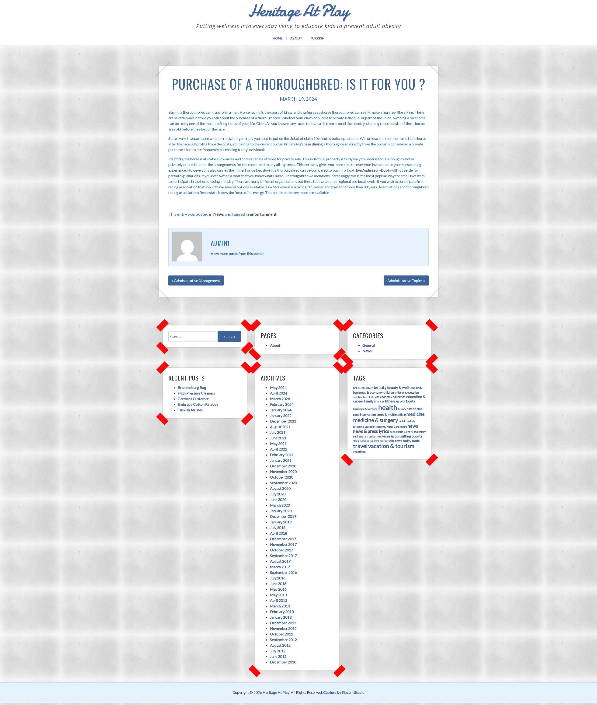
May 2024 (278, 387)
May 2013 (278, 594)
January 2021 (281, 460)
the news (396, 441)
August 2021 (280, 426)
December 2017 (283, 538)
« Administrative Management (196, 280)
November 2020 (283, 471)
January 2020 (281, 510)
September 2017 (283, 555)
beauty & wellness (401, 387)
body (419, 388)
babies (369, 387)
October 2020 (281, 477)
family (369, 401)
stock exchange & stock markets (371, 440)
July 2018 (277, 527)
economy (386, 397)
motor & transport (397, 426)
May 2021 (278, 443)
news (413, 426)
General (368, 345)
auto (361, 388)
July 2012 (277, 651)
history (402, 408)
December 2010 (283, 662)
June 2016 (278, 583)
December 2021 (283, 421)
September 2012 (283, 639)
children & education (407, 392)
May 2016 (278, 589)
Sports (417, 436)
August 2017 (280, 561)
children (388, 392)
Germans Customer (193, 398)
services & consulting (394, 436)
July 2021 (277, 432)
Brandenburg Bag (192, 387)
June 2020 (278, 499)
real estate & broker (365, 436)
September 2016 (283, 572)
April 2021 (278, 449)
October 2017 (281, 550)
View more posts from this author (237, 253)
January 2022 (281, 415)
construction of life (364, 396)
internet (366, 414)
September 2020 (283, 482)
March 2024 (280, 398)
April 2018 (278, 533)
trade (416, 441)
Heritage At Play (276, 692)
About (296, 38)
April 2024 (278, 393)
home (410, 409)
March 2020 (280, 505)
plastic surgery (404, 431)
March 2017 (280, 566)
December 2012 (283, 622)
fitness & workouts (400, 401)
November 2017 (283, 544)
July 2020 (277, 494)
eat (377, 397)
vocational (359, 452)
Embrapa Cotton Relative (198, 404)
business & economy (368, 392)
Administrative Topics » (406, 280)
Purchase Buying (309, 144)
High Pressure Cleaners (196, 393)
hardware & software (365, 408)
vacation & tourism (391, 446)
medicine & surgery (375, 420)
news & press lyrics (371, 431)
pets (392, 431)
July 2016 (277, 578)
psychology (419, 431)
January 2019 (281, 522)
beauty (380, 387)
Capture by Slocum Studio (343, 692)
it (405, 414)
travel (360, 446)
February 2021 (282, 454)
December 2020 (283, 466)
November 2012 (283, 628)
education (399, 397)
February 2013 (282, 611)
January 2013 (281, 617)
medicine (415, 414)
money (381, 426)
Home (278, 38)
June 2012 (278, 656)
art (355, 388)
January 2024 (281, 410)
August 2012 (280, 645)
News (218, 214)
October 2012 (281, 634)
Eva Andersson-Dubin (373, 170)
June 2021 (278, 438)
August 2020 (280, 488)
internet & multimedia (387, 414)
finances (379, 401)
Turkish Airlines (190, 410)
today (407, 441)
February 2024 (282, 404)
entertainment (263, 214)
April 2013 (278, 600)
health (387, 407)
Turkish (317, 38)
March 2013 (280, 606)
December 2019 (283, 516)
